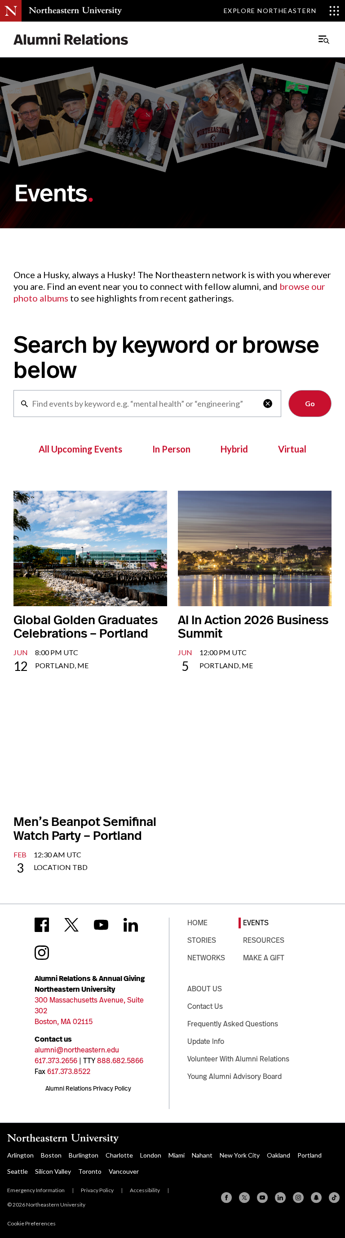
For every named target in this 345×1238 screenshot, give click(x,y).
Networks (206, 958)
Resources (263, 940)
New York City (240, 1155)
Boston (51, 1155)
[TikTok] (334, 1197)
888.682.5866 (120, 1061)
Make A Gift (263, 958)
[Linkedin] (280, 1197)
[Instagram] (298, 1197)
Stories (201, 940)
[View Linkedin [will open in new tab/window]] (131, 925)
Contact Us (205, 1006)
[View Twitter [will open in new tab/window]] (71, 925)
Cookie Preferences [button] (31, 1223)
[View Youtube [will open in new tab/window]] (101, 925)
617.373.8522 (68, 1071)
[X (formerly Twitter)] (244, 1197)
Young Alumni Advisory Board (234, 1076)
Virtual (292, 449)
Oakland (278, 1155)
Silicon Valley (53, 1171)
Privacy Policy (97, 1190)
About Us (204, 989)
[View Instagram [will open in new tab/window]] (42, 952)
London (150, 1155)
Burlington (83, 1155)
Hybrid (234, 449)
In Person (171, 449)
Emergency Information (36, 1190)
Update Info (205, 1041)
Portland (309, 1155)
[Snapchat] (316, 1197)
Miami (176, 1155)
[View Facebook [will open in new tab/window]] (42, 925)
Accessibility (145, 1190)
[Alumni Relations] (70, 39)
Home (197, 923)
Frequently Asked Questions (232, 1024)
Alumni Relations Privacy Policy (88, 1088)
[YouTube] (262, 1197)
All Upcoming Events (80, 449)
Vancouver (124, 1171)
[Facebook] (226, 1197)
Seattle (17, 1171)
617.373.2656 (56, 1061)
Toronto (90, 1171)
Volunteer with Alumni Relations (238, 1059)
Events (256, 923)
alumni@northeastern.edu (77, 1050)
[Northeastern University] (75, 11)
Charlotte (119, 1155)
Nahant (202, 1155)
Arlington (20, 1155)
